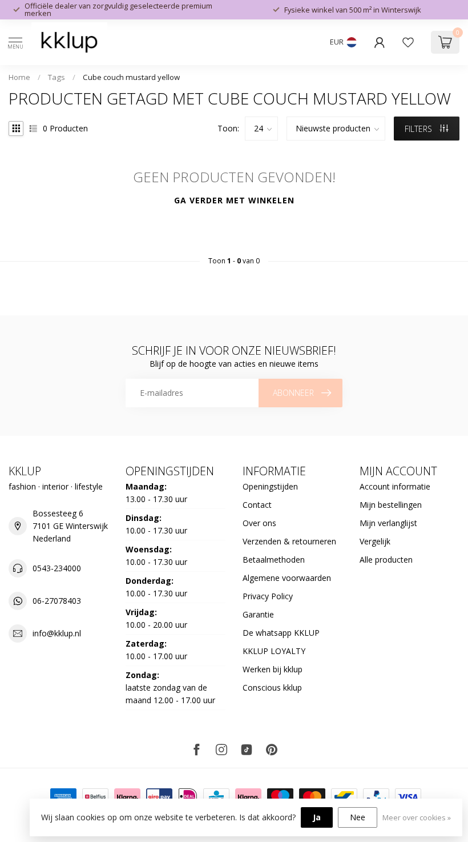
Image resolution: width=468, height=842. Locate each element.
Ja (317, 817)
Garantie (258, 614)
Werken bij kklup (272, 669)
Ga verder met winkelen (234, 200)
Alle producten (386, 559)
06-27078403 (57, 600)
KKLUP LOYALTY (274, 650)
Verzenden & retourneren (289, 541)
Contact (257, 504)
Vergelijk (375, 541)
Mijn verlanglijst (388, 523)
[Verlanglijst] (408, 42)
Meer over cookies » (416, 818)
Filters (419, 128)
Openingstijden (270, 486)
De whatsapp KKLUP (281, 632)
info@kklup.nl (57, 633)
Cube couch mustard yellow (131, 77)
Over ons (259, 523)
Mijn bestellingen (391, 504)
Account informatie (395, 486)
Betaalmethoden (274, 559)
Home (19, 77)
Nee (357, 817)
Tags (56, 77)
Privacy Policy (268, 596)
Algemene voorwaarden (287, 577)
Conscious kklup (272, 687)
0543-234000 (57, 568)
